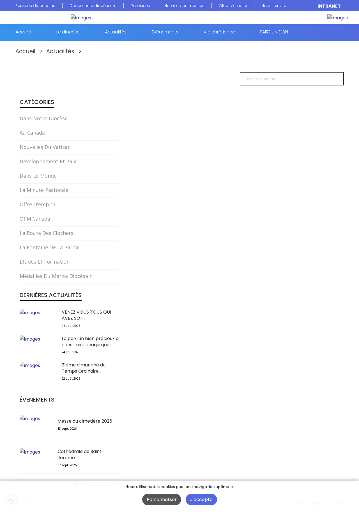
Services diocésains (35, 5)
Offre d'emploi (233, 5)
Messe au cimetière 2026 (84, 421)
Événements (165, 32)
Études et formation (45, 261)
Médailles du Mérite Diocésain (56, 276)
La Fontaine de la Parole (50, 247)
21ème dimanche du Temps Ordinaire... (83, 368)
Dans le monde (38, 175)
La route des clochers (46, 233)
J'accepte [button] (201, 499)
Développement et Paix (48, 161)
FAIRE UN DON (274, 32)
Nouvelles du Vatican (45, 147)
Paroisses (140, 5)
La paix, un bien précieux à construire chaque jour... (90, 342)
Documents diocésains (93, 5)
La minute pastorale (44, 190)
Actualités (115, 32)
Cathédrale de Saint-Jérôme (80, 454)
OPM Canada (35, 218)
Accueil (23, 32)
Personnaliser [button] (162, 499)
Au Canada (32, 132)
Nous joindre (273, 5)
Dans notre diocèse (44, 118)
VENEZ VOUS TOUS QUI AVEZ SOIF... (86, 315)
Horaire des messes (184, 5)
